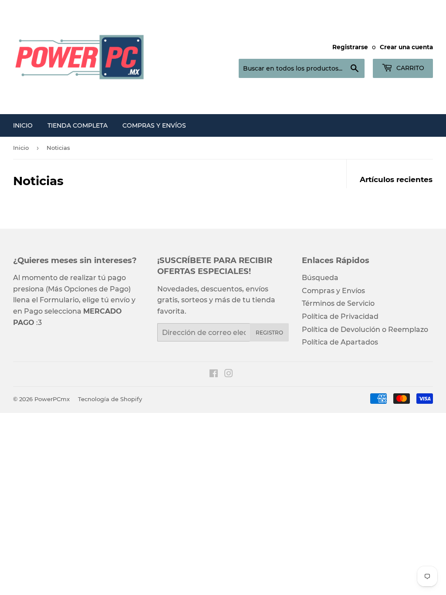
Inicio (23, 125)
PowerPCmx (52, 399)
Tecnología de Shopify (110, 399)
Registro (269, 332)
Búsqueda (320, 278)
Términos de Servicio (338, 303)
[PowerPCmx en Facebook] (213, 374)
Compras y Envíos (154, 125)
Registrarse (350, 47)
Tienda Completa (77, 125)
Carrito (409, 68)
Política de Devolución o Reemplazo (365, 329)
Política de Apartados (340, 342)
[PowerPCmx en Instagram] (228, 374)
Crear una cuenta (406, 47)
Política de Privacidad (340, 316)
